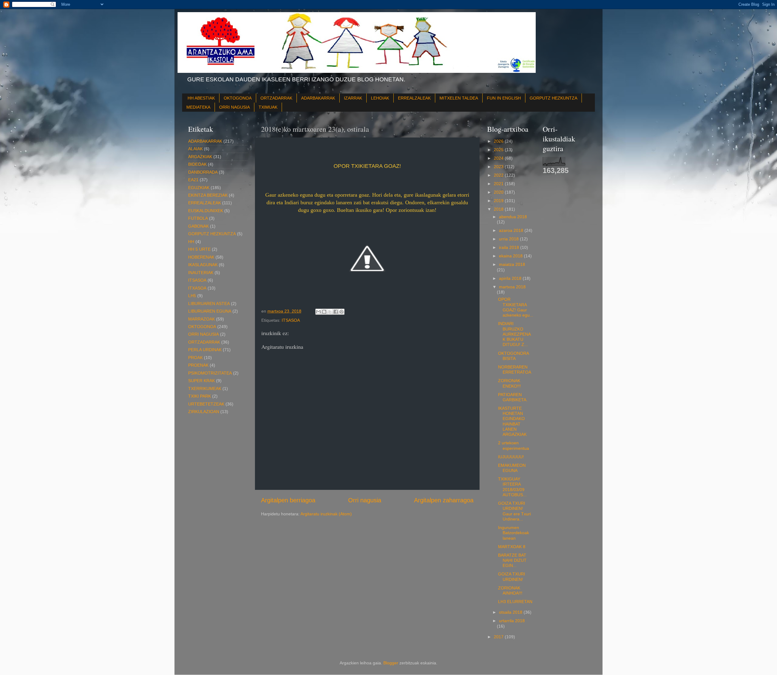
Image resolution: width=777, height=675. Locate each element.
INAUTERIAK (200, 272)
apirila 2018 (511, 278)
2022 (499, 175)
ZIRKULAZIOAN (203, 411)
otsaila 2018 (511, 612)
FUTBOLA (198, 218)
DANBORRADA (203, 172)
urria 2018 (509, 238)
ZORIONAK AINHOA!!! (510, 590)
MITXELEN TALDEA (458, 98)
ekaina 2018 (511, 255)
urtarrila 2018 (512, 620)
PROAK (195, 357)
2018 (499, 209)
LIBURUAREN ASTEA (209, 303)
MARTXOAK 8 (511, 546)
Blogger (390, 662)
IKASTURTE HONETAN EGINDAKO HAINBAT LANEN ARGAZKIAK (512, 421)
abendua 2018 (513, 216)
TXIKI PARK (199, 396)
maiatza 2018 (512, 264)
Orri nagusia (364, 500)
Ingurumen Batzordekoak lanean (513, 533)
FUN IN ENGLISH (504, 98)
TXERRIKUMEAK (204, 388)
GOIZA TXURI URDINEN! (511, 577)
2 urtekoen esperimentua (513, 445)
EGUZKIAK (198, 187)
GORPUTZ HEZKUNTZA (553, 98)
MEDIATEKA (198, 107)
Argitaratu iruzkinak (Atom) (326, 513)
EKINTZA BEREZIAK (208, 195)
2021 (499, 183)
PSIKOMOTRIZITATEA (210, 373)
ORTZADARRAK (276, 98)
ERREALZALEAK (414, 98)
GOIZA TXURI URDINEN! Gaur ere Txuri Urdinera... (514, 511)
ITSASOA (291, 320)
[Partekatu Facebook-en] (336, 312)
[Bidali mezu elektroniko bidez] (318, 312)
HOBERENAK (201, 257)
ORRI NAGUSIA (234, 107)
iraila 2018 (509, 247)
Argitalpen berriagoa (288, 500)
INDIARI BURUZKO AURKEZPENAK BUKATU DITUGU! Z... (514, 334)
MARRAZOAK (201, 319)
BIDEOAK (197, 164)
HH (191, 241)
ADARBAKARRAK (318, 98)
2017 (499, 636)
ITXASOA (197, 288)
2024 (499, 158)
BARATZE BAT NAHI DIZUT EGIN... (512, 560)
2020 (499, 192)
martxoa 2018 (512, 286)
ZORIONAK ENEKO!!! (509, 383)
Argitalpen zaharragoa (443, 500)
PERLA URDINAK (205, 349)
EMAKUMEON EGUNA (512, 468)
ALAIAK (195, 148)
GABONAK (198, 226)
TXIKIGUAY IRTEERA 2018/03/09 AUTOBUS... (512, 487)
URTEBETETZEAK (206, 404)
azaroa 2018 (511, 230)
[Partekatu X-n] (330, 312)
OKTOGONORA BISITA (513, 356)
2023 (499, 166)
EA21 (193, 179)
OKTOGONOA (238, 98)
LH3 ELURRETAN (515, 601)
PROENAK (198, 365)
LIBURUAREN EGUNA (209, 311)
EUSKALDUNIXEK (205, 210)
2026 (499, 141)
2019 (499, 200)
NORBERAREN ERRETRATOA (514, 370)
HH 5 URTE (199, 249)
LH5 (192, 295)
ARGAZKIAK (200, 156)
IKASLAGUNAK (203, 264)
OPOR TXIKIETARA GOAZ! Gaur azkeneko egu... (515, 307)
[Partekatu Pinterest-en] (341, 312)
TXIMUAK (268, 107)
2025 (499, 149)
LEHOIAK (380, 98)
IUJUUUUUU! (511, 456)
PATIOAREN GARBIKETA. (513, 397)
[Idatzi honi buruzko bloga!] (324, 312)
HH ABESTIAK (201, 98)
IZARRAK (353, 98)
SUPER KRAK (201, 380)
